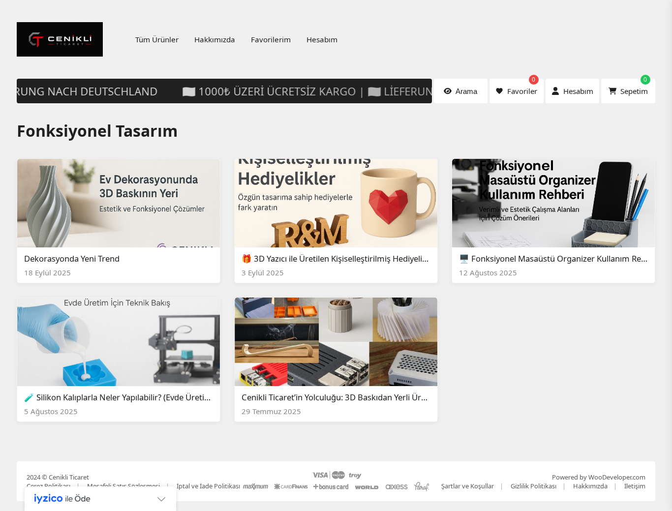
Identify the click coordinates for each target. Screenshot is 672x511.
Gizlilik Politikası (533, 485)
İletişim (634, 485)
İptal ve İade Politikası (208, 485)
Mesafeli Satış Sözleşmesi (123, 485)
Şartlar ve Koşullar (467, 485)
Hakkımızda (214, 39)
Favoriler (522, 87)
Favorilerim (271, 39)
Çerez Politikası (48, 485)
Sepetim (634, 87)
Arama (466, 91)
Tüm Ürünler (157, 39)
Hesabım (321, 39)
